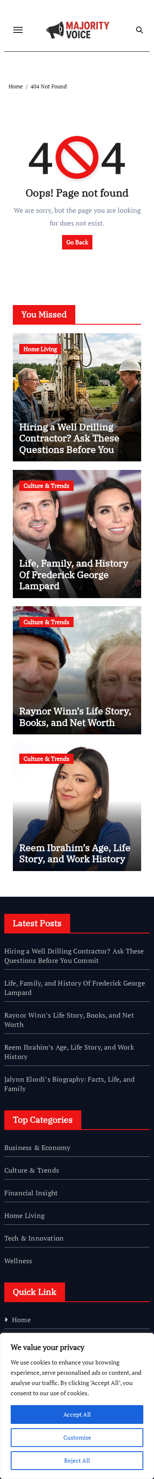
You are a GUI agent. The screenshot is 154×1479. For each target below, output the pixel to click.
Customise (77, 1437)
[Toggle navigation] (18, 29)
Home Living (40, 349)
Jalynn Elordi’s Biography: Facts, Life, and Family (69, 1083)
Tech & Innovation (34, 1238)
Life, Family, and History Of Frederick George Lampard (73, 574)
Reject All (77, 1460)
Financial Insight (31, 1192)
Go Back (77, 242)
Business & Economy (37, 1147)
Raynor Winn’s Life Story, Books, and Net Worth (75, 716)
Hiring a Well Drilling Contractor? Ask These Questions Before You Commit (69, 443)
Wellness (18, 1260)
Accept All (77, 1414)
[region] (77, 1406)
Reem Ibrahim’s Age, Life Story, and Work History (74, 853)
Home (21, 1319)
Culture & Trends (46, 485)
